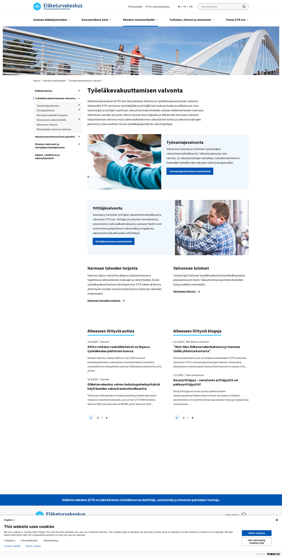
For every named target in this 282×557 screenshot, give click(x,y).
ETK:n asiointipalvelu (158, 6)
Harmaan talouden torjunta (52, 115)
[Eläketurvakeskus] (57, 6)
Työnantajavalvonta (48, 105)
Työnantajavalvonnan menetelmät (190, 171)
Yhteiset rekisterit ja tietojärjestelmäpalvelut (50, 145)
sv (184, 6)
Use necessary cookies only (257, 541)
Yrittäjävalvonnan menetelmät (113, 241)
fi (179, 6)
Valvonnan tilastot (47, 124)
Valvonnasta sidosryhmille (51, 119)
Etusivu (36, 80)
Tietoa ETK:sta (235, 20)
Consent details (12, 546)
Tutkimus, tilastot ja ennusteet (190, 20)
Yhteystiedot (135, 6)
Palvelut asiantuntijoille (139, 20)
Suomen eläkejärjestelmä (50, 20)
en (191, 6)
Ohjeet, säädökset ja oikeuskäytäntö (47, 156)
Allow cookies (256, 533)
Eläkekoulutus (43, 90)
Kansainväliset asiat (95, 20)
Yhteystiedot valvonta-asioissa (54, 129)
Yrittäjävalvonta (46, 110)
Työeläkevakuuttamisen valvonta (55, 98)
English (8, 519)
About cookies (33, 546)
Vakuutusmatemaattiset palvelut (55, 136)
